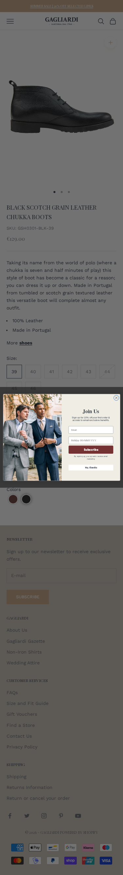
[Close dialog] (116, 397)
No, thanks (91, 467)
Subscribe (91, 449)
